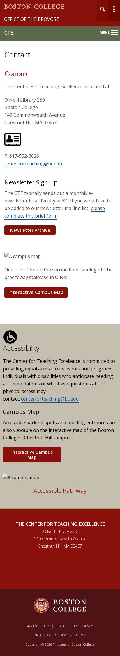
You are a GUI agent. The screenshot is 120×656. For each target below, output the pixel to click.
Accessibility (38, 626)
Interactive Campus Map (35, 292)
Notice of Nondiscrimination (60, 635)
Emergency (83, 626)
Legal (61, 626)
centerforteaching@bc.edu (33, 163)
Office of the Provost (31, 19)
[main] (60, 292)
